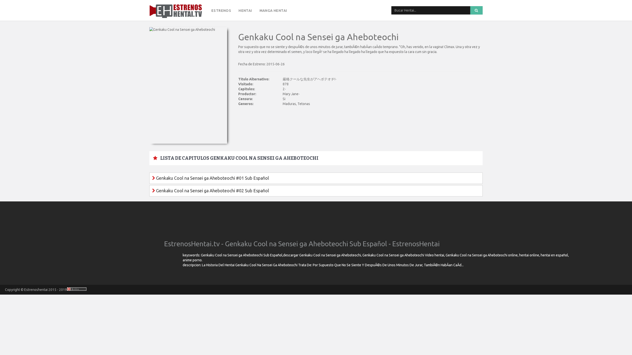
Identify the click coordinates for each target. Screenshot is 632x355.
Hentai (245, 11)
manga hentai (273, 11)
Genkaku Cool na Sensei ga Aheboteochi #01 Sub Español (212, 178)
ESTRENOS (221, 11)
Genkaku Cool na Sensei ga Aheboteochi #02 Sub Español (212, 190)
